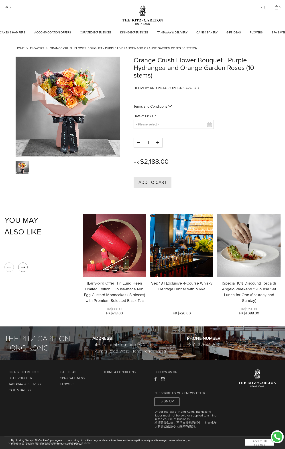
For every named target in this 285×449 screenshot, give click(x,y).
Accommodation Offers (52, 32)
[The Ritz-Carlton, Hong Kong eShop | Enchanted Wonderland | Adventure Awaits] (142, 7)
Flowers (256, 32)
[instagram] (163, 379)
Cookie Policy (73, 444)
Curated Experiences (95, 32)
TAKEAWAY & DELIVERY (172, 32)
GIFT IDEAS (233, 32)
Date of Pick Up (145, 116)
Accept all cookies (259, 443)
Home (20, 48)
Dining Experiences (134, 32)
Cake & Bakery (207, 32)
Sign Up (167, 401)
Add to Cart (152, 182)
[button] (23, 267)
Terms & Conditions (120, 372)
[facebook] (155, 378)
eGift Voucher (20, 378)
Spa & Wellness (72, 378)
